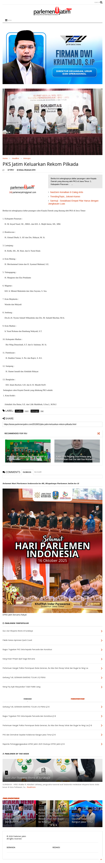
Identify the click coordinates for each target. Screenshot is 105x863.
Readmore (31, 787)
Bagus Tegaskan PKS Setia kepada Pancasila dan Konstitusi (17, 818)
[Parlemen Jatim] (52, 14)
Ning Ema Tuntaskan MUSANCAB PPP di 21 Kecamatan (26, 458)
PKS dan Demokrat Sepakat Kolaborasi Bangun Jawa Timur (82, 818)
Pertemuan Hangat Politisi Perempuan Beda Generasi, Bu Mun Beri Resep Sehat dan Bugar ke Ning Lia (52, 815)
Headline (15, 158)
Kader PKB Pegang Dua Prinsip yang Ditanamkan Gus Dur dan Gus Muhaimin (75, 458)
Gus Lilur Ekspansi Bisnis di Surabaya (27, 777)
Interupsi (26, 158)
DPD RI (41, 806)
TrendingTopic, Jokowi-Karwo (65, 196)
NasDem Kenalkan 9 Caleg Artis (66, 192)
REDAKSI (56, 847)
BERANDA (11, 847)
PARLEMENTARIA (11, 798)
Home (5, 158)
